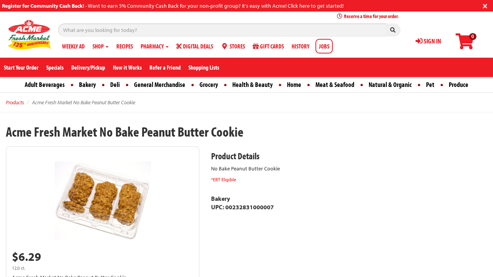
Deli (115, 84)
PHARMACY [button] (153, 46)
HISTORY (300, 46)
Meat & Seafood (334, 84)
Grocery (209, 84)
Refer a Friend (165, 67)
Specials (55, 67)
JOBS (324, 46)
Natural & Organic (390, 84)
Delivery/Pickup (88, 67)
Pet (430, 84)
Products (15, 102)
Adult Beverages (45, 84)
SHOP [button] (98, 46)
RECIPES (124, 46)
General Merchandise (159, 84)
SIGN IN (432, 41)
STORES (236, 46)
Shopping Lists (203, 67)
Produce (458, 84)
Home (294, 84)
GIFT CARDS (271, 46)
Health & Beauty (252, 84)
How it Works (127, 67)
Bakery (87, 84)
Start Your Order (21, 67)
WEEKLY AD (73, 46)
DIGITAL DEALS (197, 46)
